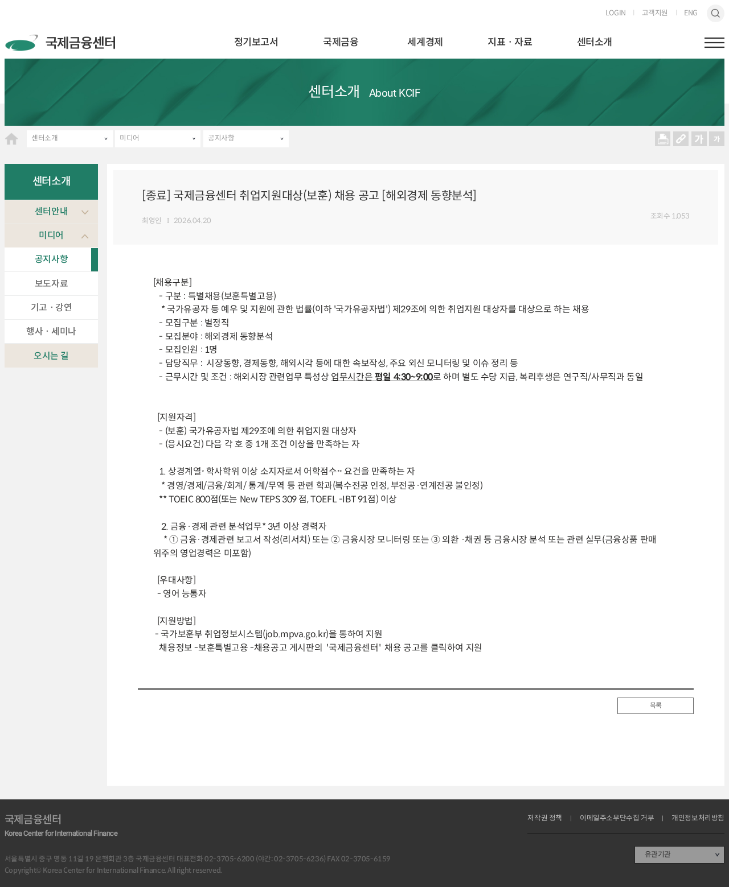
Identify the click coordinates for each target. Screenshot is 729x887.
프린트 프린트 (663, 139)
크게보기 (699, 139)
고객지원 (655, 13)
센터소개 (594, 42)
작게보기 (717, 139)
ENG (691, 13)
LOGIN (615, 13)
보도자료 (51, 283)
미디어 (130, 138)
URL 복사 (680, 139)
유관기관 (658, 854)
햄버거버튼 (715, 43)
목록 (656, 705)
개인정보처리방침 (697, 818)
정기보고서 (256, 42)
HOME (11, 139)
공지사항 (221, 138)
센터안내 (51, 211)
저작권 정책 (544, 818)
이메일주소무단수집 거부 (617, 818)
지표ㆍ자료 (510, 42)
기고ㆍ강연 (51, 307)
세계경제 (425, 42)
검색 (716, 14)
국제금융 (340, 42)
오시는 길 (51, 355)
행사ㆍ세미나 (51, 331)
